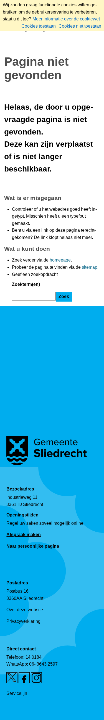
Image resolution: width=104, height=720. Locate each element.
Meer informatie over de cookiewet (66, 19)
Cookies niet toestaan (80, 26)
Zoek (64, 296)
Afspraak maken (23, 534)
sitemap (89, 267)
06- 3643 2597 (43, 664)
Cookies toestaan (38, 26)
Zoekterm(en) (26, 284)
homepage (60, 260)
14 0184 (34, 657)
